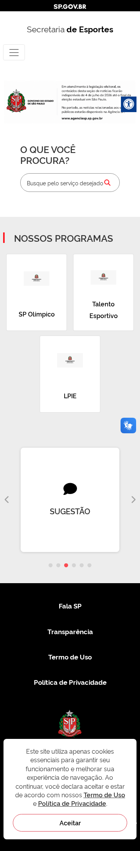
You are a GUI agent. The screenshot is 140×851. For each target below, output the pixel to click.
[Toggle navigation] (14, 52)
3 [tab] (66, 566)
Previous (7, 500)
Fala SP (70, 605)
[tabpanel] (70, 500)
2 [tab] (58, 566)
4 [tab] (74, 566)
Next (133, 500)
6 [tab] (89, 566)
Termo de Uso (70, 656)
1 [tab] (50, 566)
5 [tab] (82, 566)
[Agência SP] (82, 118)
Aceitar (70, 822)
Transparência (70, 631)
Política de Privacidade (70, 682)
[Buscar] (107, 182)
